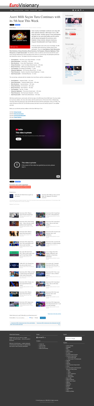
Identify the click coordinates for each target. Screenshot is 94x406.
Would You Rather (70, 391)
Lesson (67, 366)
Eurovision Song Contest (37, 200)
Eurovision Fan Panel (18, 10)
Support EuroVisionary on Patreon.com (21, 187)
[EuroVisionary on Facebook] (73, 10)
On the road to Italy (72, 357)
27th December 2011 (14, 200)
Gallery (67, 361)
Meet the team (42, 347)
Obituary (68, 382)
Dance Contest (69, 351)
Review (67, 386)
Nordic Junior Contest (70, 381)
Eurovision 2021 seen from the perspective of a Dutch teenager (53, 242)
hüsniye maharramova (46, 200)
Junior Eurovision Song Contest (73, 364)
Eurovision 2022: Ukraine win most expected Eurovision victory (27, 283)
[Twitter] (75, 10)
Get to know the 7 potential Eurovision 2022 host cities (52, 264)
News (11, 10)
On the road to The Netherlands (74, 359)
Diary (69, 370)
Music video (68, 378)
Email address (13, 317)
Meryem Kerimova (19, 113)
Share (18, 24)
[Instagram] (80, 10)
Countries (27, 10)
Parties (69, 372)
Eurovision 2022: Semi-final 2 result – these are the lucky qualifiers (53, 223)
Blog (67, 348)
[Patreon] (83, 10)
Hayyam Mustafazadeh (20, 115)
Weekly (36, 317)
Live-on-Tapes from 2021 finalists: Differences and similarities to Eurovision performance (52, 254)
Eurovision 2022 (33, 10)
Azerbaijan (39, 27)
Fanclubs (68, 360)
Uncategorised (69, 388)
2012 (30, 200)
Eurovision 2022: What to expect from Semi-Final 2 (25, 232)
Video (67, 389)
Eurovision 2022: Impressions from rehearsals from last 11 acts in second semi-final (53, 303)
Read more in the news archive (54, 313)
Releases (68, 385)
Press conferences (72, 373)
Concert (68, 350)
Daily (32, 317)
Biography (68, 347)
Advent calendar (69, 345)
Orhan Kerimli (17, 112)
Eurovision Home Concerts (72, 354)
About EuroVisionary (43, 348)
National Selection (32, 27)
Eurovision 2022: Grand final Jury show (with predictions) (52, 213)
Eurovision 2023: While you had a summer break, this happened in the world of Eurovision (51, 196)
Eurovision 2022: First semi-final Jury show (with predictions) (52, 293)
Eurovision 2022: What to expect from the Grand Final (26, 213)
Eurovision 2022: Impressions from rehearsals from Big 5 (26, 302)
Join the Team (42, 345)
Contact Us (41, 344)
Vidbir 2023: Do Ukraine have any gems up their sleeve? (27, 264)
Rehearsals (70, 375)
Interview (68, 363)
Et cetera (68, 353)
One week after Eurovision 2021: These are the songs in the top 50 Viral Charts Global (27, 253)
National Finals (18, 201)
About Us (40, 10)
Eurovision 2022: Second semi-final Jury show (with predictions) (53, 233)
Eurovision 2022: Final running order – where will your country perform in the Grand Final (27, 223)
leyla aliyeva (55, 200)
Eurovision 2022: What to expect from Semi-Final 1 (25, 292)
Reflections (68, 383)
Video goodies (71, 376)
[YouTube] (78, 10)
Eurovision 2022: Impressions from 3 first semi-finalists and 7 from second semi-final (27, 243)
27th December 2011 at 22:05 (22, 27)
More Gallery (77, 80)
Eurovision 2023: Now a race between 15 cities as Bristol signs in (52, 273)
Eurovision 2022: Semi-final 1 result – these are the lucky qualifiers (53, 283)
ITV (52, 200)
